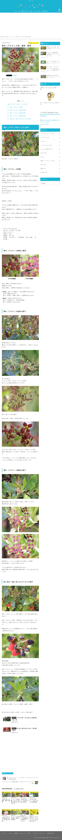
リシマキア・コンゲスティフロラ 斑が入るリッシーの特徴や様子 (49, 69)
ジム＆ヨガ (45, 137)
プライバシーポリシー (37, 11)
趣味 (43, 168)
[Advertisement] (31, 24)
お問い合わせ (45, 11)
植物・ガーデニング (25, 11)
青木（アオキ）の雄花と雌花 (16, 110)
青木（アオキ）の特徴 (14, 107)
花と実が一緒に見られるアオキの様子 (19, 118)
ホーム (15, 11)
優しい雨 (45, 837)
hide (22, 100)
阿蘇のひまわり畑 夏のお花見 (52, 47)
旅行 (31, 11)
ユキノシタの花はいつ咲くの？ (52, 62)
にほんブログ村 (44, 124)
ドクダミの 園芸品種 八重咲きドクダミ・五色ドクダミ (50, 55)
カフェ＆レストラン (47, 133)
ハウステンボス (46, 145)
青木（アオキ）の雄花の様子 (16, 113)
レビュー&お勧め (47, 149)
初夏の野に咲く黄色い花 (52, 76)
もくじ (19, 11)
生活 (43, 164)
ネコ (43, 141)
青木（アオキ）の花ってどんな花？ (17, 104)
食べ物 (44, 172)
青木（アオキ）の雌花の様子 (16, 116)
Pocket (14, 75)
